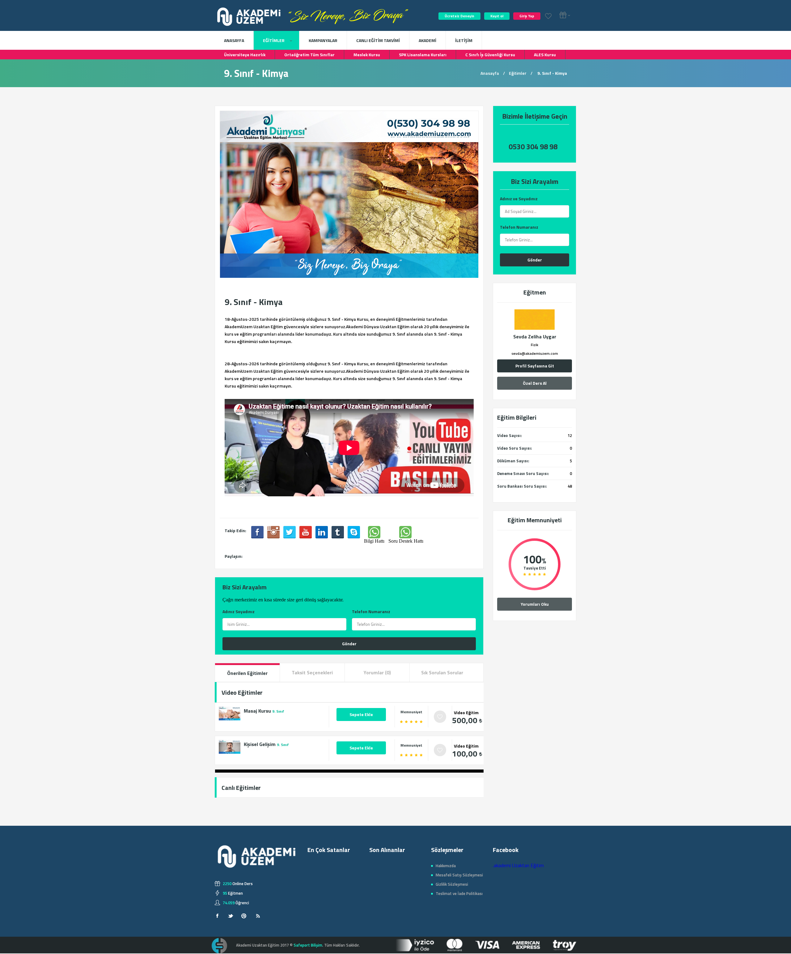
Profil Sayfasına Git (534, 366)
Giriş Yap (526, 16)
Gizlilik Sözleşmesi (452, 884)
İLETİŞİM (463, 40)
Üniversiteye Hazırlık (244, 54)
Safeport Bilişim (308, 945)
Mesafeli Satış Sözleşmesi (459, 875)
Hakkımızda (446, 866)
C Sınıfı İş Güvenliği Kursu (490, 54)
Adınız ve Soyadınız (519, 199)
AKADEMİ (427, 40)
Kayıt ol (496, 16)
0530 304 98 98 (533, 147)
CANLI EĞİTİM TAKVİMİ (378, 40)
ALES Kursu (545, 54)
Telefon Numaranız (519, 227)
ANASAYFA (234, 40)
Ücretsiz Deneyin (459, 16)
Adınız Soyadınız (238, 611)
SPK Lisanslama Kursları (422, 54)
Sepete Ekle (361, 714)
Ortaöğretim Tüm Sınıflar (309, 54)
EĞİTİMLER (274, 40)
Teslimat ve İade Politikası (459, 893)
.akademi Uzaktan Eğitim (518, 865)
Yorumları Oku (535, 604)
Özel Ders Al (535, 383)
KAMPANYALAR (323, 40)
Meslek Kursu (366, 54)
